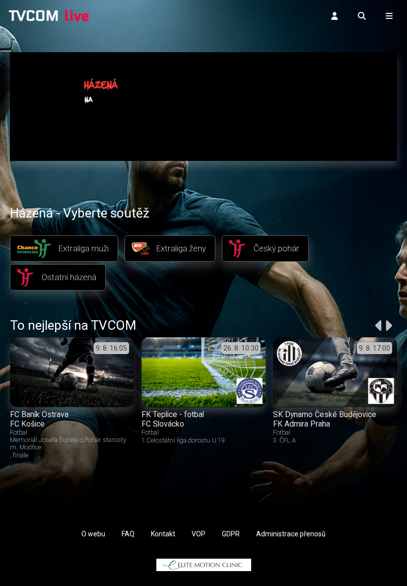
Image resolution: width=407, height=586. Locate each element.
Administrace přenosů (291, 534)
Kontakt (163, 534)
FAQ (128, 534)
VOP (198, 534)
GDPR (231, 534)
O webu (93, 534)
